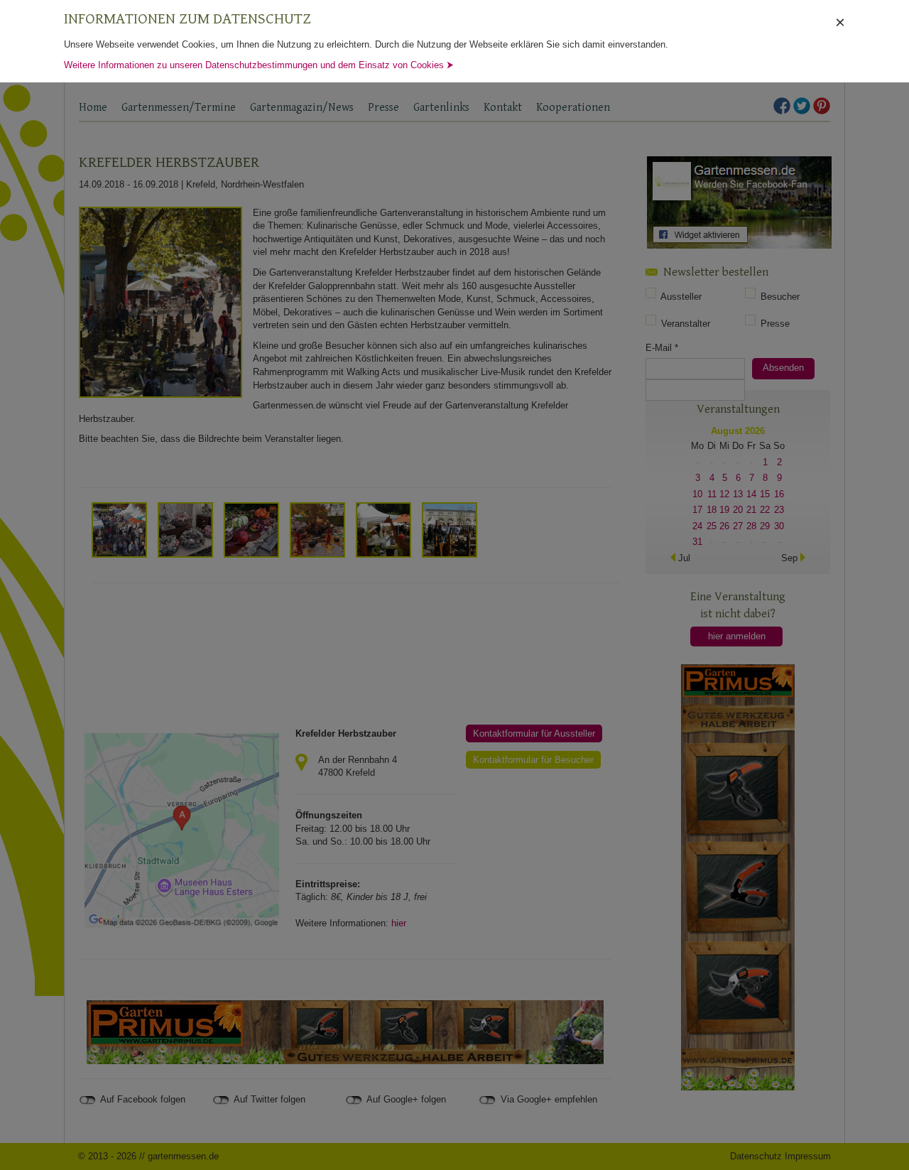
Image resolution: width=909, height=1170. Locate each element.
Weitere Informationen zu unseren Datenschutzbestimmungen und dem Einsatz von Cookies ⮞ (259, 65)
